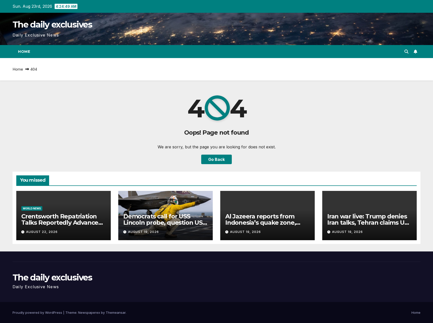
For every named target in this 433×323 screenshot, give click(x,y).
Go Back (216, 159)
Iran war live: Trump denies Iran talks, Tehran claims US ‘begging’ (367, 222)
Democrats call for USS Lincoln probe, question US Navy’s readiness (162, 222)
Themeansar (116, 312)
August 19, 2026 (143, 232)
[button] (406, 51)
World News (32, 208)
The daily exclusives (52, 24)
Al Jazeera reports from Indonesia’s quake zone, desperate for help (260, 222)
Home (24, 51)
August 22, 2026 (42, 232)
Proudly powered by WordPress (38, 312)
